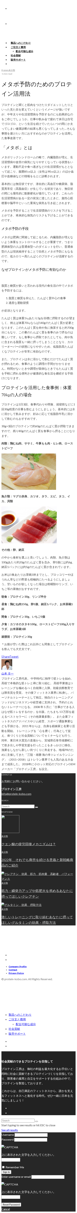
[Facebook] (10, 1001)
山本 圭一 (7, 673)
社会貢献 (14, 1028)
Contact (13, 970)
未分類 (12, 70)
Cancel (5, 1209)
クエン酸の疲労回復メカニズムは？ (28, 844)
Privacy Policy (16, 973)
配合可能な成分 (24, 51)
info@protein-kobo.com (16, 793)
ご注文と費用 (18, 47)
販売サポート (18, 59)
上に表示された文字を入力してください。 (28, 1154)
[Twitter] (10, 1004)
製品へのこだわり (20, 1014)
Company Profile (18, 966)
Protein (5, 70)
